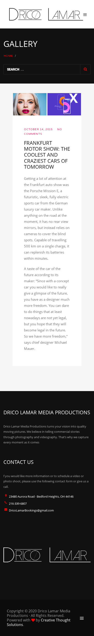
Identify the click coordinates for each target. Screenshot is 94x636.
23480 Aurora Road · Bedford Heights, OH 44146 (41, 496)
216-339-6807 (18, 503)
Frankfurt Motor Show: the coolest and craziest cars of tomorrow (47, 154)
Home (8, 55)
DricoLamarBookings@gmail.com (31, 510)
